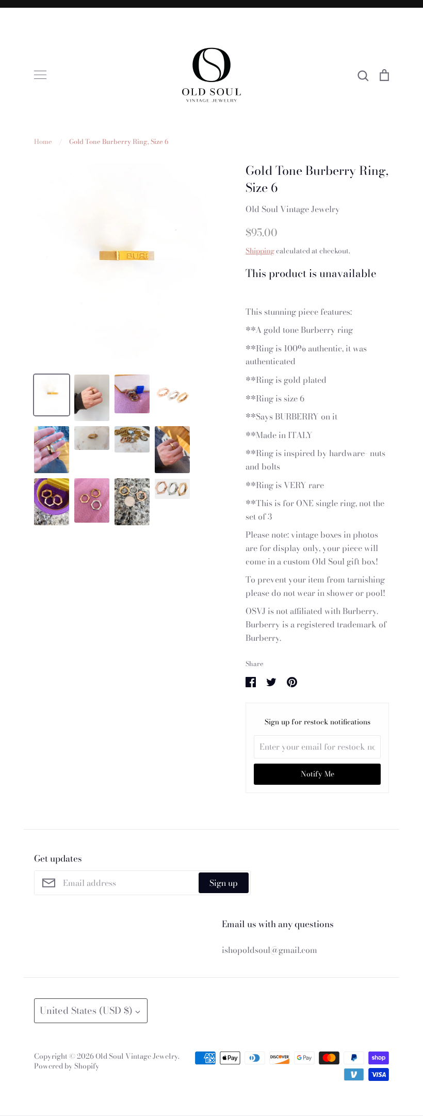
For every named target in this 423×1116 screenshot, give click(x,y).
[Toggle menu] (40, 75)
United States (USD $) (86, 1010)
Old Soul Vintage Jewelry (293, 209)
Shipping (260, 250)
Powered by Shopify (67, 1066)
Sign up (223, 883)
